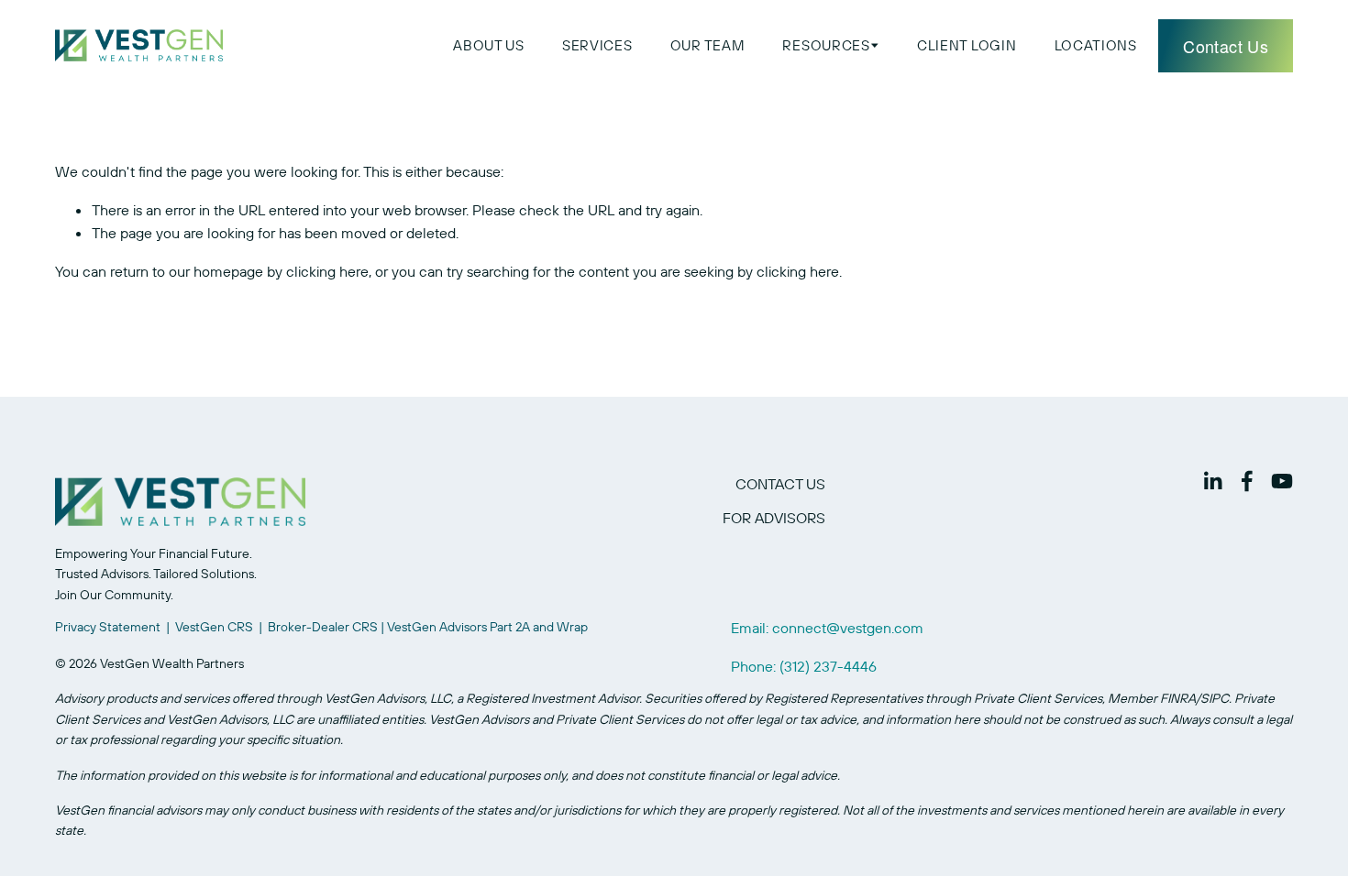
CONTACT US (780, 484)
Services (597, 45)
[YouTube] (1282, 481)
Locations (1096, 45)
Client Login (966, 45)
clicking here (327, 271)
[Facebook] (1247, 481)
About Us (489, 45)
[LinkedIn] (1212, 481)
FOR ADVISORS (774, 518)
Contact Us (1225, 46)
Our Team (708, 45)
